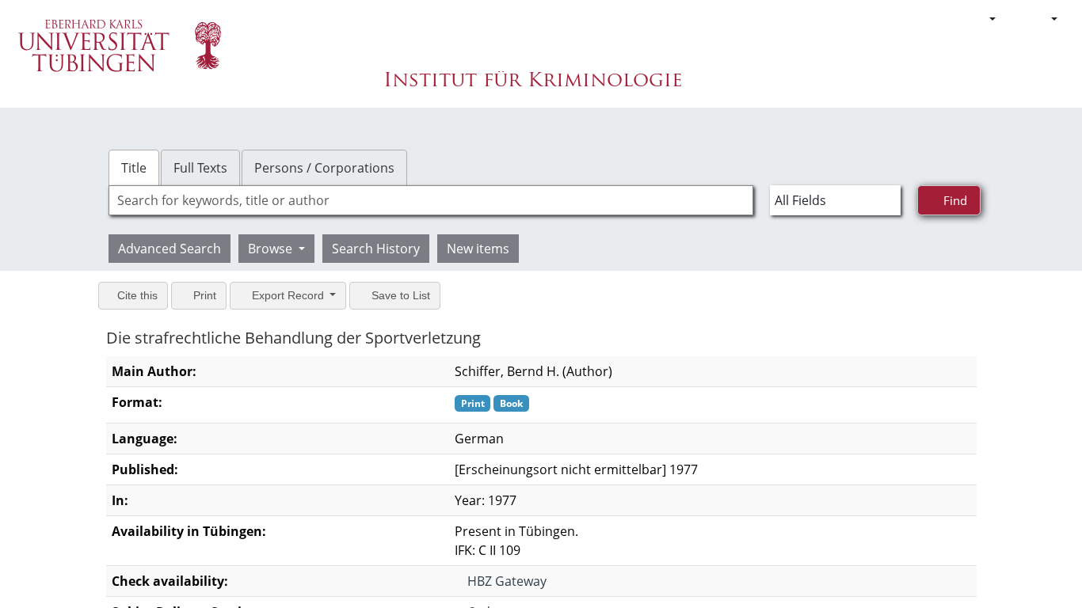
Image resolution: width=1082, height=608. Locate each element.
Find (953, 199)
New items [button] (478, 248)
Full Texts (200, 168)
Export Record (288, 295)
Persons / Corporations (324, 168)
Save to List (399, 295)
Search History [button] (376, 248)
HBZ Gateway (505, 581)
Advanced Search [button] (169, 248)
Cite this (136, 295)
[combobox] (431, 200)
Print (203, 295)
